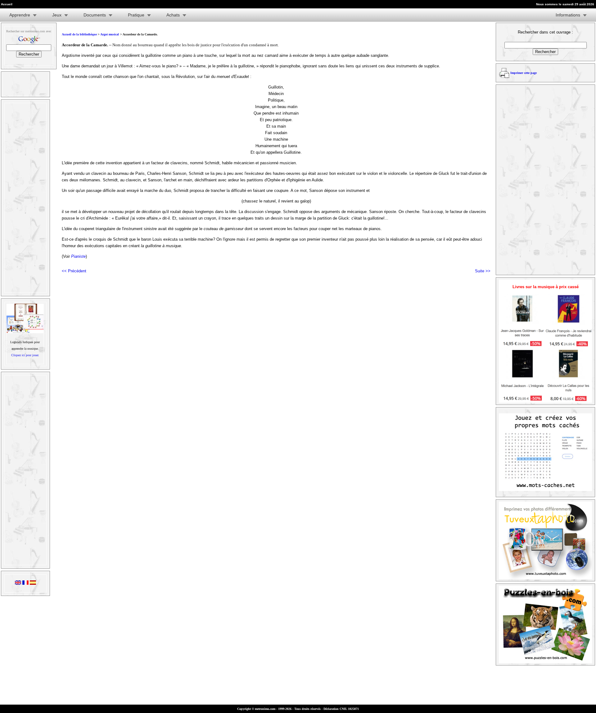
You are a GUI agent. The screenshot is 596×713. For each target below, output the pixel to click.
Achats (173, 14)
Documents (95, 14)
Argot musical (109, 34)
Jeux (56, 14)
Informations (568, 14)
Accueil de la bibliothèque (79, 34)
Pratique (136, 14)
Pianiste (78, 256)
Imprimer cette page (523, 73)
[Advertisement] (24, 198)
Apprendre (19, 14)
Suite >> (482, 271)
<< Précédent (74, 271)
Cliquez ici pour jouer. (25, 355)
